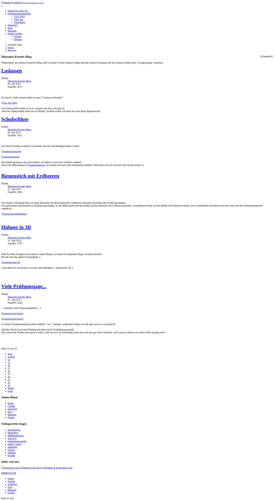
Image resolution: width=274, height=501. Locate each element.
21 (9, 379)
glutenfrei (13, 25)
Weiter (11, 388)
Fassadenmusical (36, 165)
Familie (19, 13)
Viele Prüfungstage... (23, 286)
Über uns (18, 19)
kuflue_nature (14, 444)
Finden (15, 33)
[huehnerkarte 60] (10, 262)
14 (9, 359)
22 (9, 382)
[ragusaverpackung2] (12, 313)
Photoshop (13, 432)
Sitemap (18, 39)
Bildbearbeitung (16, 435)
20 (9, 376)
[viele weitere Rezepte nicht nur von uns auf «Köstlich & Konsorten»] (57, 467)
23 (9, 385)
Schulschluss (15, 119)
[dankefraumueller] (11, 151)
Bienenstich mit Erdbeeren (30, 176)
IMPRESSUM (8, 473)
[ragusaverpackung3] (12, 318)
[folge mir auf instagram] (10, 467)
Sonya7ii (12, 438)
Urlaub (11, 450)
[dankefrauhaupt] (10, 156)
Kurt (10, 28)
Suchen (17, 36)
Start (10, 354)
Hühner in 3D (16, 227)
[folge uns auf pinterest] (31, 467)
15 (9, 362)
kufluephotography (17, 441)
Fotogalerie (19, 22)
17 (9, 368)
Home (18, 11)
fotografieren (14, 430)
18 (9, 371)
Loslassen (11, 70)
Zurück (11, 357)
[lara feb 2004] (9, 103)
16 (9, 365)
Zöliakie (12, 452)
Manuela (12, 30)
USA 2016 (19, 16)
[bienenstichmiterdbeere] (14, 214)
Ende (10, 391)
